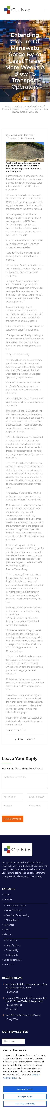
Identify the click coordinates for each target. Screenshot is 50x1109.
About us (8, 934)
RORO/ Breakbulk (14, 910)
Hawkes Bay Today (16, 730)
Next (29, 739)
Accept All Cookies (25, 1089)
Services (8, 899)
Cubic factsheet (13, 945)
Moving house (12, 919)
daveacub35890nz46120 (21, 134)
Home (7, 894)
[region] (25, 1077)
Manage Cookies (25, 1096)
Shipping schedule (13, 959)
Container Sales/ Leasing (17, 915)
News (6, 929)
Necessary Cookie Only (25, 1103)
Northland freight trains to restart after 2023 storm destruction (26, 986)
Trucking (12, 138)
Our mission (11, 940)
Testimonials (12, 954)
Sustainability (12, 950)
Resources (9, 924)
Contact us (9, 964)
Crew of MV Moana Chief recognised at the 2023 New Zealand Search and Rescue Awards (26, 1001)
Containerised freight (16, 905)
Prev (20, 739)
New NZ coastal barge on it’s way (22, 1015)
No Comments (28, 138)
